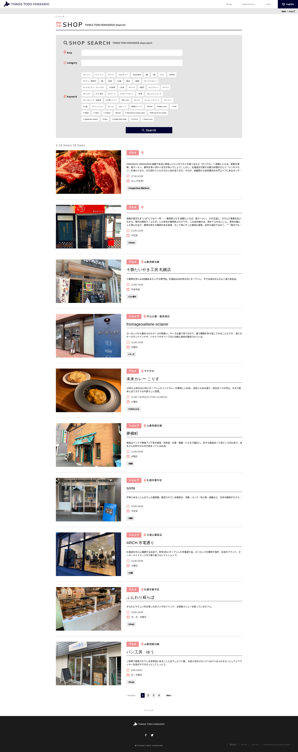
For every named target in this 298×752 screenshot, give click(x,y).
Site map (255, 744)
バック (61, 17)
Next (168, 695)
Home (284, 11)
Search (151, 130)
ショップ (292, 11)
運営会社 (233, 744)
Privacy (244, 744)
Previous (131, 695)
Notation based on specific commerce (277, 744)
